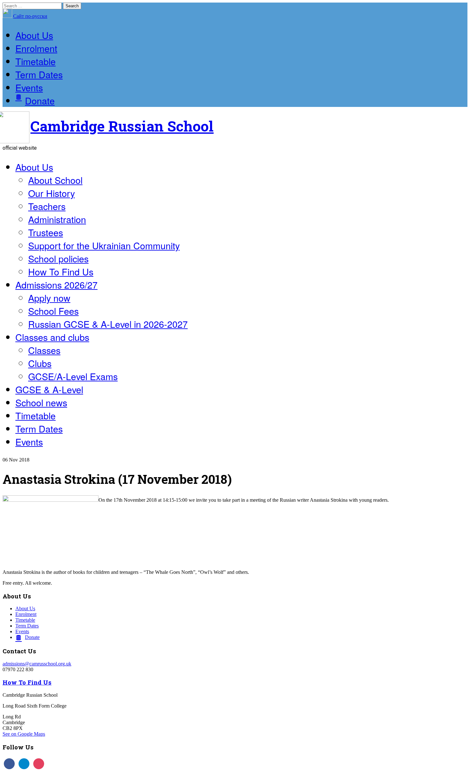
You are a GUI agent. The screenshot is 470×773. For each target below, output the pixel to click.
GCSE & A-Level (49, 389)
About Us (34, 34)
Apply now (49, 297)
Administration (57, 219)
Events (29, 87)
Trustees (45, 232)
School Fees (53, 310)
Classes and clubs (52, 336)
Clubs (39, 363)
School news (41, 402)
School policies (58, 258)
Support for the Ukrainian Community (104, 245)
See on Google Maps (24, 734)
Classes (44, 349)
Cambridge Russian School (122, 125)
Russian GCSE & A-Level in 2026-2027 (108, 323)
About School (55, 179)
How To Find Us (60, 271)
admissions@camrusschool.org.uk (37, 663)
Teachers (47, 206)
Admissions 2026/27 (56, 284)
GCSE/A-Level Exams (73, 376)
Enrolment (36, 48)
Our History (51, 192)
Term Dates (39, 74)
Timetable (35, 61)
